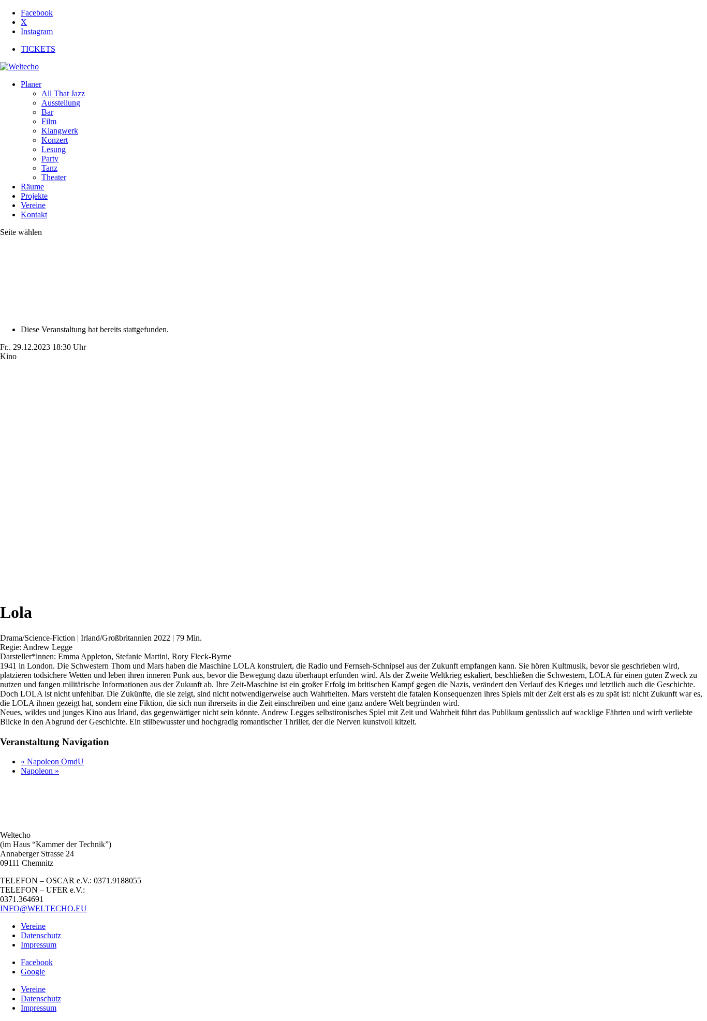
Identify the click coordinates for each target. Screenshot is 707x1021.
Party (49, 158)
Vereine (33, 205)
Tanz (49, 168)
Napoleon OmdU (52, 761)
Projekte (34, 195)
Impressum (38, 944)
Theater (53, 177)
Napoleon (40, 770)
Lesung (53, 149)
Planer (31, 84)
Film (48, 121)
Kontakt (34, 214)
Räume (32, 186)
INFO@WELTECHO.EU (43, 908)
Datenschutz (41, 935)
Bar (47, 112)
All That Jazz (63, 93)
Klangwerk (59, 130)
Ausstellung (60, 102)
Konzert (54, 140)
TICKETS (38, 49)
